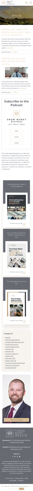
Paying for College (10, 354)
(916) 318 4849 (19, 442)
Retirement (8, 358)
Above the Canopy (8, 3)
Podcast (7, 356)
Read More (10, 48)
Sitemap (20, 480)
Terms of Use (9, 478)
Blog (6, 337)
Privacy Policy (19, 478)
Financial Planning (10, 347)
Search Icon (31, 3)
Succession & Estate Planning (13, 363)
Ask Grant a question (16, 420)
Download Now (16, 223)
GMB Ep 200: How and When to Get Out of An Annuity (13, 61)
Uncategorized (9, 368)
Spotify (16, 137)
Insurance (8, 349)
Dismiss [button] (21, 489)
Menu (26, 3)
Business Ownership (11, 340)
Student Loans (9, 361)
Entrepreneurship (10, 344)
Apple (16, 131)
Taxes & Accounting (11, 365)
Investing (8, 351)
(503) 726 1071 (18, 449)
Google (16, 143)
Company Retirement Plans (13, 342)
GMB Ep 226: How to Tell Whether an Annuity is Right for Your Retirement (16, 32)
